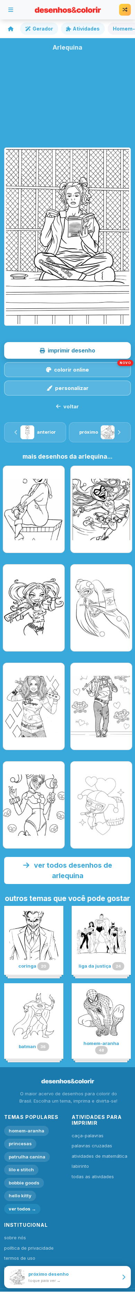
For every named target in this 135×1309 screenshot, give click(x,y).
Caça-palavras (88, 1135)
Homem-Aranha (26, 1130)
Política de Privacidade (29, 1248)
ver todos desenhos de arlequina (72, 870)
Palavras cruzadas (92, 1145)
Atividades (86, 29)
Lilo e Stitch (21, 1169)
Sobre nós (15, 1237)
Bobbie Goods (24, 1182)
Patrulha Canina (27, 1156)
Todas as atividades (93, 1176)
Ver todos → (22, 1209)
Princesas (20, 1143)
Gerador (43, 29)
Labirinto (80, 1166)
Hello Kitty (20, 1195)
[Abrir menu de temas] (10, 10)
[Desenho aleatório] (125, 10)
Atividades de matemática (99, 1156)
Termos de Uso (19, 1258)
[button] (67, 350)
